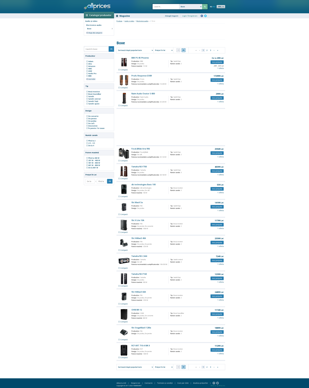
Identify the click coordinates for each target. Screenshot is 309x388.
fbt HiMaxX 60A (138, 292)
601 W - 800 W (94, 165)
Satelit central (94, 99)
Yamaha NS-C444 (139, 256)
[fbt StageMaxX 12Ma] (124, 332)
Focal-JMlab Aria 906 (140, 148)
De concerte (93, 116)
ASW (90, 71)
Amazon (91, 66)
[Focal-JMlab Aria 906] (124, 153)
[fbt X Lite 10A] (124, 225)
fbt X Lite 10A (137, 220)
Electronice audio (94, 25)
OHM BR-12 (136, 309)
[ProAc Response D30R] (124, 80)
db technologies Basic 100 (143, 184)
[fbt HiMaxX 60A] (124, 297)
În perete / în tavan (96, 128)
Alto (90, 64)
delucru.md (121, 383)
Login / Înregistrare (189, 16)
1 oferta (220, 68)
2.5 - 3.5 (91, 143)
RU (214, 7)
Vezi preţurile (217, 62)
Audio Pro (92, 73)
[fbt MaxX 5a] (124, 207)
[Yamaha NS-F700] (124, 171)
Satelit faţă (93, 101)
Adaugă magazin (171, 16)
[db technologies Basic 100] (124, 189)
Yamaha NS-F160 (139, 274)
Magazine (124, 15)
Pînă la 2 (91, 141)
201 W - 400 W (94, 160)
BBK (90, 76)
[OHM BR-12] (124, 314)
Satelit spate (93, 104)
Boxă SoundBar (94, 94)
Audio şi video (91, 21)
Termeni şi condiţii (165, 383)
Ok (111, 49)
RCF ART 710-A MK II (140, 345)
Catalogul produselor (100, 15)
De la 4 (91, 145)
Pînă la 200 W (93, 158)
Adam (90, 61)
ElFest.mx (222, 386)
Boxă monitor (94, 91)
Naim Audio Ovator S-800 (143, 93)
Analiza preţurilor (200, 383)
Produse (119, 21)
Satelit (91, 96)
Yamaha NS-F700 (139, 166)
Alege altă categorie (95, 33)
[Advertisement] (98, 40)
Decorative (92, 126)
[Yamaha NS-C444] (124, 261)
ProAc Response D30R (141, 75)
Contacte (148, 383)
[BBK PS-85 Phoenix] (124, 62)
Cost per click (183, 383)
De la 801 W (93, 167)
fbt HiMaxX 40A (138, 238)
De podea (92, 121)
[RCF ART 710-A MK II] (124, 350)
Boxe (89, 28)
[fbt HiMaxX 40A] (124, 243)
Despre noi (135, 383)
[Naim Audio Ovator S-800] (124, 98)
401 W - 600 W (94, 163)
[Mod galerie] (183, 50)
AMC (90, 68)
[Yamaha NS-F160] (124, 279)
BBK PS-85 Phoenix (140, 57)
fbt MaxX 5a (137, 202)
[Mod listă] (178, 50)
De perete (92, 118)
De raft (91, 123)
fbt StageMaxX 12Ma (141, 327)
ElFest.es (214, 386)
